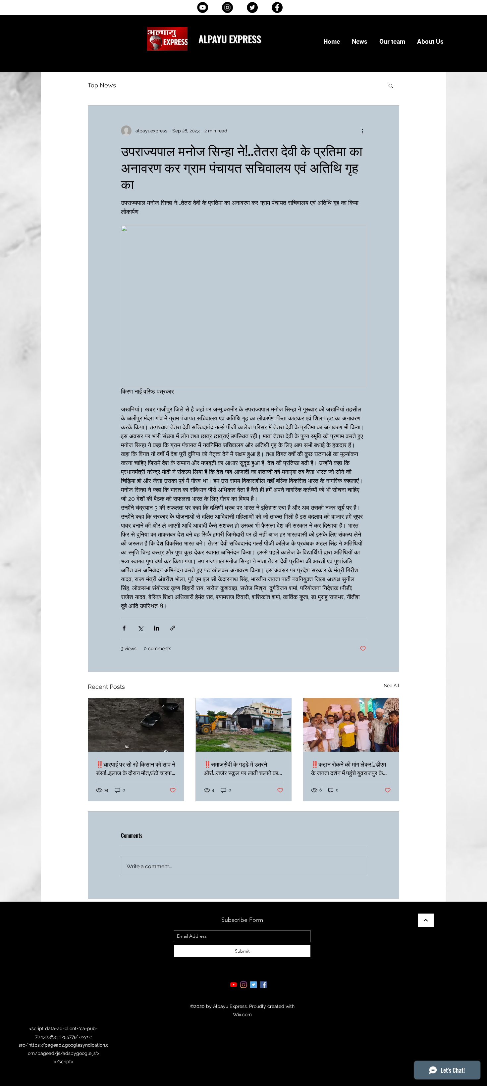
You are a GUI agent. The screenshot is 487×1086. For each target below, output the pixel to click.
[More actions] (362, 131)
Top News (102, 85)
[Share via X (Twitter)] (140, 628)
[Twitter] (252, 7)
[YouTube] (202, 7)
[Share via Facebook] (124, 628)
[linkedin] (243, 984)
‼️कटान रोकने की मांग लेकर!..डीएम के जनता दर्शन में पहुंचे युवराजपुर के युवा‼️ (348, 768)
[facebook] (263, 984)
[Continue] (426, 920)
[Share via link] (173, 628)
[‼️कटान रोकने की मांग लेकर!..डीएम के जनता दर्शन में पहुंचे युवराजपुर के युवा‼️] (351, 725)
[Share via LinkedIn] (156, 628)
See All (391, 685)
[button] (391, 85)
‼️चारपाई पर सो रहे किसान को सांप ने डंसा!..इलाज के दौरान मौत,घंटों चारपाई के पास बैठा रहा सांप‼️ (135, 768)
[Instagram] (227, 7)
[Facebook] (277, 7)
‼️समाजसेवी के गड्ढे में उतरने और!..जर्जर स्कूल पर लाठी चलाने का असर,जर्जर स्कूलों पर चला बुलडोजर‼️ (241, 768)
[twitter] (253, 984)
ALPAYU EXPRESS (229, 38)
